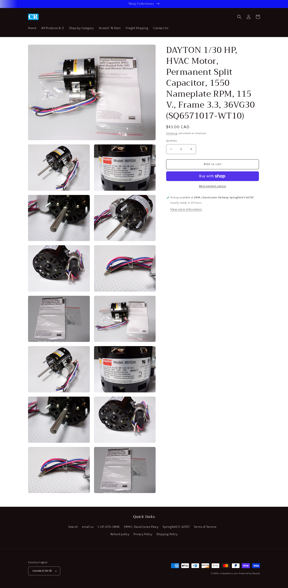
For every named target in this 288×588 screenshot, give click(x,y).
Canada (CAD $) (42, 570)
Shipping (171, 133)
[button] (239, 16)
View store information (186, 209)
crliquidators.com (229, 573)
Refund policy (119, 534)
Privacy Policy (142, 534)
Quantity (171, 140)
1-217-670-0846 (109, 527)
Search (73, 527)
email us (87, 527)
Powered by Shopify (249, 573)
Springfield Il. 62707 (176, 527)
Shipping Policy (167, 534)
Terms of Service (205, 527)
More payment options (212, 186)
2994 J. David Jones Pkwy (141, 527)
